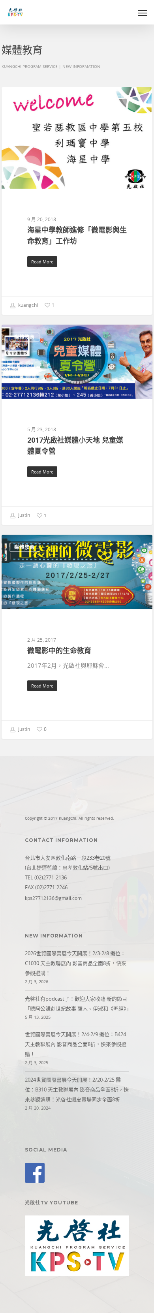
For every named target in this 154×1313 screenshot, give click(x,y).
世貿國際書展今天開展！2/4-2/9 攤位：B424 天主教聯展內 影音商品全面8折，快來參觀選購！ (75, 1044)
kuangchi (27, 305)
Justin (23, 515)
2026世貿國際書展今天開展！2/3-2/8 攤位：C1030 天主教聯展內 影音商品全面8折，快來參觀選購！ (75, 963)
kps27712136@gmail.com (53, 898)
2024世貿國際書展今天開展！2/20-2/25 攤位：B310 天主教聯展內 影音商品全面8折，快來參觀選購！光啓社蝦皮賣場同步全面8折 (77, 1089)
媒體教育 (24, 100)
